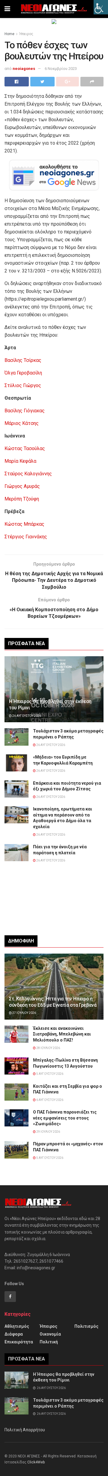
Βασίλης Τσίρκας (22, 360)
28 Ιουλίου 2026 (48, 1048)
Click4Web (36, 1462)
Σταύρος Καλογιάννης (28, 473)
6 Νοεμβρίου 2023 (61, 68)
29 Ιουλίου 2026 (48, 1131)
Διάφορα (13, 1334)
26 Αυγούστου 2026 (26, 715)
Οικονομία (50, 1334)
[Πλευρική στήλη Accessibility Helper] (101, 7)
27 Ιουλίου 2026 (24, 1013)
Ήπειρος (26, 34)
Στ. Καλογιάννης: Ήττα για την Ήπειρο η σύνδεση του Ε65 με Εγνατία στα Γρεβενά (53, 1002)
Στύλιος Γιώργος (22, 385)
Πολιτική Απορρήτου (24, 1429)
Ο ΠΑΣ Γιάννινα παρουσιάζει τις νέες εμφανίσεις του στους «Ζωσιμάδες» (65, 1118)
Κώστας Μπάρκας (24, 524)
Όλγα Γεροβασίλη (23, 373)
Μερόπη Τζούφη (21, 499)
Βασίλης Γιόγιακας (24, 410)
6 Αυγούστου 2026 (49, 1100)
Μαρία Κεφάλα (20, 461)
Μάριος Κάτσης (21, 423)
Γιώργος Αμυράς (22, 486)
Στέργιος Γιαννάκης (25, 537)
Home (9, 34)
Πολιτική (49, 1341)
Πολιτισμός (86, 1326)
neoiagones (24, 68)
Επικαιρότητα (18, 1341)
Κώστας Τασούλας (24, 448)
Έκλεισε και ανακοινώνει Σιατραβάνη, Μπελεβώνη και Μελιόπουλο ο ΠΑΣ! (62, 1034)
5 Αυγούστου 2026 (49, 1073)
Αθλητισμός (16, 1326)
